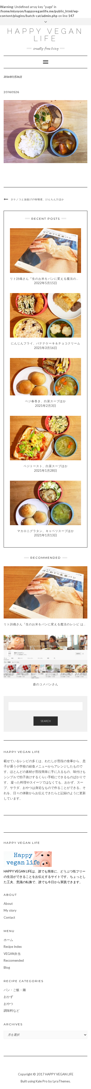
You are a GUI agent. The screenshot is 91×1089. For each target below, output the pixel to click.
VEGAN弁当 (12, 954)
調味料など (11, 1010)
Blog (7, 967)
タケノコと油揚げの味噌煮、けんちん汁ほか (37, 199)
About (8, 904)
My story (10, 910)
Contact (9, 917)
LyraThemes (61, 1081)
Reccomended (14, 960)
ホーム (8, 940)
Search (46, 721)
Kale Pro (42, 1081)
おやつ (8, 1004)
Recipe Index (13, 947)
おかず (8, 997)
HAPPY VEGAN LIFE (45, 35)
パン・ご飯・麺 (15, 990)
